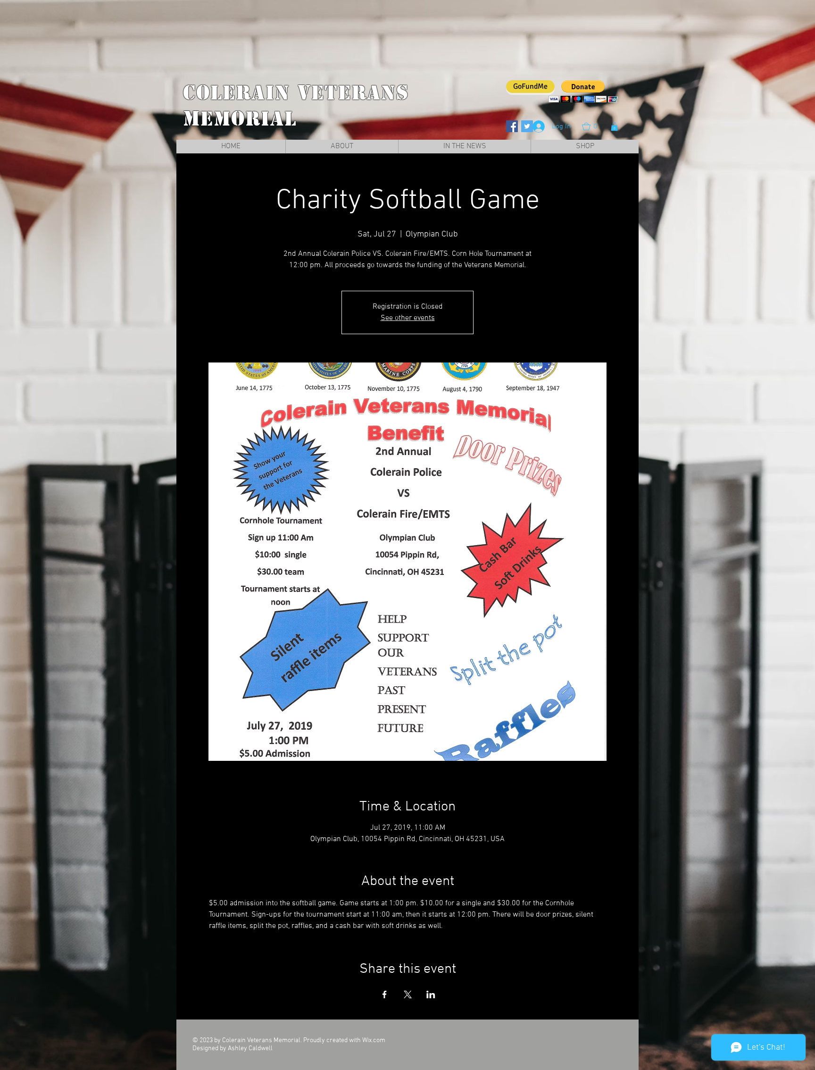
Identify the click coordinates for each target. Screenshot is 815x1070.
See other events (408, 318)
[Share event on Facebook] (384, 994)
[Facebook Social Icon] (512, 126)
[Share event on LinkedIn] (430, 994)
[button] (594, 126)
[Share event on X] (407, 994)
